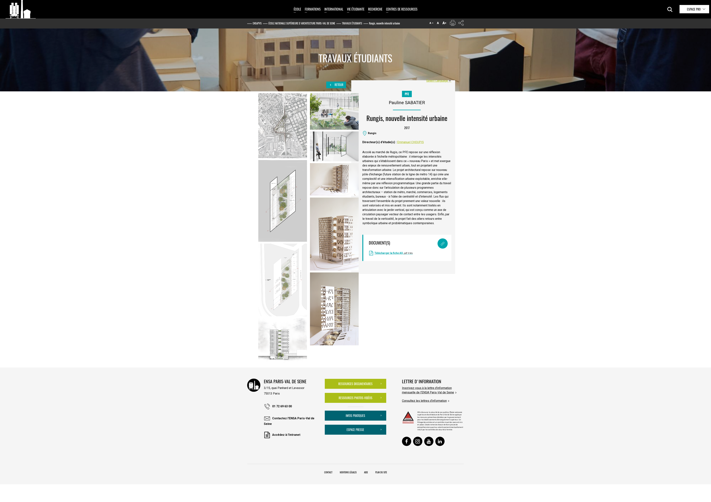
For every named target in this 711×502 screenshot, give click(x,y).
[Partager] (461, 24)
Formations (313, 9)
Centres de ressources (402, 9)
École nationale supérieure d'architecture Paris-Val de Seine (301, 23)
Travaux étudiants (352, 23)
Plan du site (381, 472)
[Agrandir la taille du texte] (444, 24)
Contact (328, 472)
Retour (338, 84)
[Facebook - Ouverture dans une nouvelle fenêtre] (406, 441)
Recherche (375, 9)
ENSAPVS (257, 23)
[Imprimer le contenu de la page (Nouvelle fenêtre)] (452, 24)
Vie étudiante (355, 9)
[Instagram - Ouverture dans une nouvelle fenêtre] (417, 441)
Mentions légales (348, 472)
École (297, 9)
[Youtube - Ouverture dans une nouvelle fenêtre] (428, 441)
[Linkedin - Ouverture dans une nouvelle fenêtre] (440, 441)
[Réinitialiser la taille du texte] (438, 24)
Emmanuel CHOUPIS (410, 142)
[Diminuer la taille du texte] (431, 24)
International (333, 9)
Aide (366, 472)
